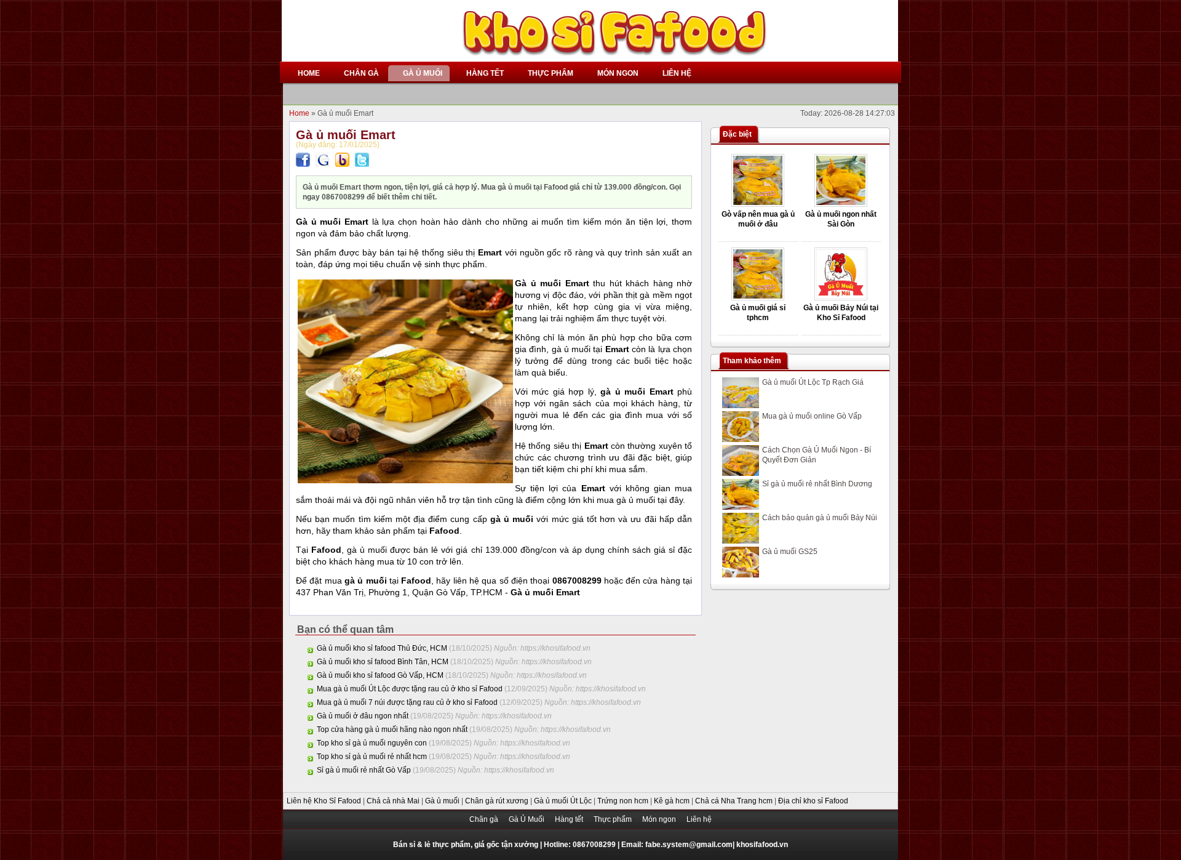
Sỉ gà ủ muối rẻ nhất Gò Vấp (364, 770)
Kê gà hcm (672, 801)
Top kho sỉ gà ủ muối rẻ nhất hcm (372, 756)
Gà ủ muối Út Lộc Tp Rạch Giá (813, 382)
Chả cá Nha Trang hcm (734, 801)
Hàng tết (570, 819)
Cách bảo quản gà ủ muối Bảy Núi (819, 517)
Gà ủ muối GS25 (789, 551)
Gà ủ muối (443, 801)
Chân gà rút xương (497, 801)
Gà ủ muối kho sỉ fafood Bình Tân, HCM (382, 661)
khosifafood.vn (762, 844)
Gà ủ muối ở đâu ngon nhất (362, 716)
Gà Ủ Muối (527, 819)
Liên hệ (699, 819)
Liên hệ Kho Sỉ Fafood (325, 801)
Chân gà (484, 819)
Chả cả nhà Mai (394, 801)
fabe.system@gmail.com (689, 844)
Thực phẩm (614, 819)
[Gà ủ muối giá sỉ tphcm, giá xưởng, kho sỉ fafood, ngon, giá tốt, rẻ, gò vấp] (757, 298)
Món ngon (660, 819)
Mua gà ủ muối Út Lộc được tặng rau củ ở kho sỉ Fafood (410, 689)
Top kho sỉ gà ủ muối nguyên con (372, 743)
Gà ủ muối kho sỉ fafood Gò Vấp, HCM (380, 675)
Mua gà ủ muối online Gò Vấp (812, 416)
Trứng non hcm (623, 801)
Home (300, 113)
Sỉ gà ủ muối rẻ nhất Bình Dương (817, 484)
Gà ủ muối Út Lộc (564, 801)
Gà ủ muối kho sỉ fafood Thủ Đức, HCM (382, 648)
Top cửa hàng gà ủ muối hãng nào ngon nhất (392, 729)
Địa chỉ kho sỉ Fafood (813, 801)
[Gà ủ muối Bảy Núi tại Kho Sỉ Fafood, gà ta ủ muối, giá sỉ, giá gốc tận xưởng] (840, 298)
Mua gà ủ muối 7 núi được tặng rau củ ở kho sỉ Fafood (407, 702)
